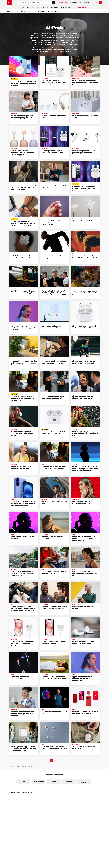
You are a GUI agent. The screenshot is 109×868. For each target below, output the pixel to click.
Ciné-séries (23, 11)
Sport (35, 11)
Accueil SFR (9, 2)
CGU (18, 792)
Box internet (25, 7)
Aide (80, 2)
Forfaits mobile (35, 7)
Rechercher (53, 2)
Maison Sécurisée (65, 7)
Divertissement (42, 11)
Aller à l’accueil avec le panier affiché (92, 2)
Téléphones (45, 7)
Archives (12, 792)
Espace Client (100, 2)
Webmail (96, 2)
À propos (24, 792)
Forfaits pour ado (82, 7)
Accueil (16, 11)
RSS (31, 792)
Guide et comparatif (53, 11)
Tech (30, 11)
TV (73, 7)
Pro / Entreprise (73, 2)
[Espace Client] (100, 2)
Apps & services (62, 2)
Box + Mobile (54, 7)
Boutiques (86, 2)
